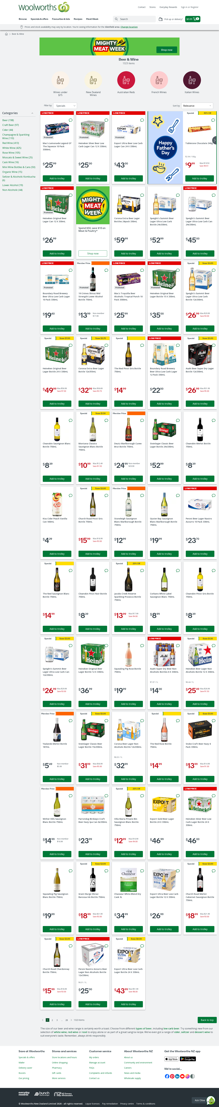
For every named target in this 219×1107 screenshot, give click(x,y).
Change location (129, 26)
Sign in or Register (189, 7)
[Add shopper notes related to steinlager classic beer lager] (178, 420)
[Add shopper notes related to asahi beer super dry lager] (214, 345)
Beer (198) (8, 120)
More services (59, 1078)
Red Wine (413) (10, 143)
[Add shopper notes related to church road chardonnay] (70, 946)
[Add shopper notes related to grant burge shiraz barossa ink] (106, 871)
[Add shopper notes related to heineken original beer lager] (70, 195)
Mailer (22, 1062)
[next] (214, 140)
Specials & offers (27, 1057)
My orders (94, 1057)
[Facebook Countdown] (167, 1076)
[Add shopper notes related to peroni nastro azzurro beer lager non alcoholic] (106, 946)
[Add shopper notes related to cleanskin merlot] (214, 420)
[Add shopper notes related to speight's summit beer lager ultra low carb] (178, 195)
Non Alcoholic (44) (12, 190)
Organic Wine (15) (12, 172)
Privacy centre (127, 1103)
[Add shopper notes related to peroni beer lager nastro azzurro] (214, 496)
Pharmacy (57, 1067)
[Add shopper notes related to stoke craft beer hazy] (214, 721)
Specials (60, 105)
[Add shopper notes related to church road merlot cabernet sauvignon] (214, 871)
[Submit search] (116, 19)
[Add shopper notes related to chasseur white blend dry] (142, 871)
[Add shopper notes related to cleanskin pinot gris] (214, 571)
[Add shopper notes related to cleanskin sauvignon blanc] (70, 420)
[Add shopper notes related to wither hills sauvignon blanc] (70, 796)
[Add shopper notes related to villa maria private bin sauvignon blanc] (142, 796)
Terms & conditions (145, 1103)
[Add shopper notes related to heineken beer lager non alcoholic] (214, 646)
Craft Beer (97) (10, 125)
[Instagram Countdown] (187, 1076)
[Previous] (43, 1020)
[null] (165, 147)
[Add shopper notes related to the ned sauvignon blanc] (70, 571)
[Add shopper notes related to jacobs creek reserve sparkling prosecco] (142, 571)
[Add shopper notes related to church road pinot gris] (106, 496)
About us (128, 1057)
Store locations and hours (64, 1057)
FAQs (91, 1067)
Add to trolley (57, 178)
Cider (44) (7, 130)
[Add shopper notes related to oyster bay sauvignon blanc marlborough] (178, 496)
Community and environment (138, 1062)
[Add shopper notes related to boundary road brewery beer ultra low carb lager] (70, 270)
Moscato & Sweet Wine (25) (17, 157)
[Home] (6, 34)
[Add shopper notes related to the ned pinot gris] (142, 345)
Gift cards (56, 1073)
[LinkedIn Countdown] (177, 1076)
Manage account (97, 1062)
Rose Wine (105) (11, 152)
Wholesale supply (132, 1078)
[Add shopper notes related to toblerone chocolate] (213, 120)
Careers (128, 1067)
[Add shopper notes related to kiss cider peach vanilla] (70, 496)
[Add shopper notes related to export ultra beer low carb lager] (142, 120)
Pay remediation (110, 1103)
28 (66, 1020)
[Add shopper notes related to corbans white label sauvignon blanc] (178, 571)
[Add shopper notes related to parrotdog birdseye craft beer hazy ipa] (106, 796)
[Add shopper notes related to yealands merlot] (70, 721)
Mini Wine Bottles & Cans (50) (18, 167)
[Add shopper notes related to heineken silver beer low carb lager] (106, 120)
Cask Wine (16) (10, 162)
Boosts (22, 1073)
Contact (142, 7)
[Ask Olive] (211, 1101)
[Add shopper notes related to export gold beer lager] (178, 796)
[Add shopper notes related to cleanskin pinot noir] (106, 571)
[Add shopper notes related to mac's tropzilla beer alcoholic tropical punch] (142, 270)
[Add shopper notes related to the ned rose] (178, 721)
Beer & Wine (18, 33)
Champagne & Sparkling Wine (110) (15, 136)
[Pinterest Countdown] (172, 1076)
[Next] (71, 1020)
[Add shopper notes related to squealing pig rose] (142, 646)
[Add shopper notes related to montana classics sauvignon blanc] (106, 420)
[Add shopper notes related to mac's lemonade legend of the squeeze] (70, 120)
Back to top (207, 1020)
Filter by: (48, 105)
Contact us (94, 1078)
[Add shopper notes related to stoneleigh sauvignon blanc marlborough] (142, 496)
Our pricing (24, 1078)
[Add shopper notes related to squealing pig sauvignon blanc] (70, 871)
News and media (132, 1073)
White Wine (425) (11, 148)
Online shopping (59, 1062)
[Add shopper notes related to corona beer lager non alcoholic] (142, 721)
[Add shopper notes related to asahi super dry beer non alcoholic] (178, 646)
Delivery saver (25, 1067)
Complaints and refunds (100, 1073)
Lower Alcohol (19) (12, 185)
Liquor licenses (92, 1103)
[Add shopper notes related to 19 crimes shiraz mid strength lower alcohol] (106, 270)
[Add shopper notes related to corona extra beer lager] (142, 195)
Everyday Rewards (168, 7)
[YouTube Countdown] (182, 1076)
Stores (152, 7)
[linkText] (93, 222)
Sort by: (176, 105)
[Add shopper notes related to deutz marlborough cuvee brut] (142, 420)
